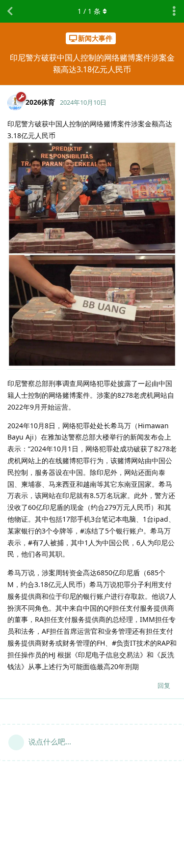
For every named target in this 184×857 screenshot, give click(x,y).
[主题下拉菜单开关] (174, 11)
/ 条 (89, 11)
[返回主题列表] (10, 11)
